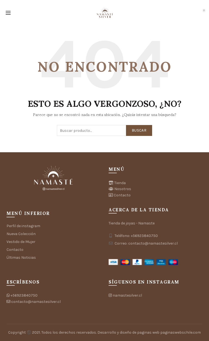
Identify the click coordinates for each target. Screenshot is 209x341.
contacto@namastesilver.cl (36, 301)
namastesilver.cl (127, 295)
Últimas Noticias (21, 257)
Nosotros (122, 189)
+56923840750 (24, 295)
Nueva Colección (21, 234)
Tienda (120, 183)
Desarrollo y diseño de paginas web (128, 332)
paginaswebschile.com (180, 332)
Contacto (15, 249)
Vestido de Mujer (21, 241)
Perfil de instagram (23, 226)
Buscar (139, 130)
